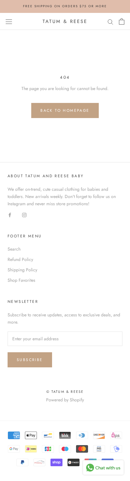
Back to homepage (64, 110)
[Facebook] (10, 214)
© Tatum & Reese (65, 391)
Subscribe (30, 360)
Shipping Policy (22, 270)
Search (14, 249)
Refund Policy (20, 259)
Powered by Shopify (65, 400)
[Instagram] (24, 214)
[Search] (110, 21)
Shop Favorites (21, 280)
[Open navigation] (9, 21)
